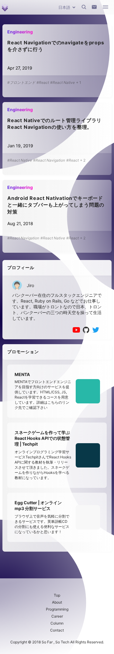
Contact (57, 630)
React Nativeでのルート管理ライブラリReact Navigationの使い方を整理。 (54, 123)
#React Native (62, 82)
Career (57, 616)
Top (57, 595)
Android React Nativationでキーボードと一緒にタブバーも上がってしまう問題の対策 (55, 205)
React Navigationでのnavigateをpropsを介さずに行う (55, 45)
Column (57, 623)
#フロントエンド (21, 82)
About (57, 602)
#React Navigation (49, 160)
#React (42, 82)
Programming (57, 609)
